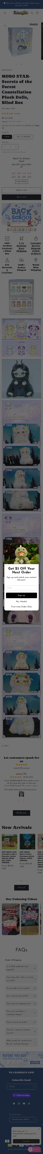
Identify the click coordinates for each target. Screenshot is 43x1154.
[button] (36, 546)
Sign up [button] (21, 595)
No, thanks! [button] (21, 601)
